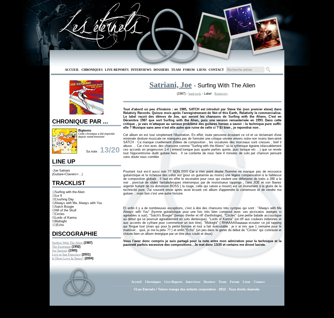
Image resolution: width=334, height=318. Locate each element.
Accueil (72, 70)
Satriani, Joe (170, 84)
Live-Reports (117, 70)
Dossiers (161, 70)
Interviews (141, 70)
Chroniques (92, 70)
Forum (189, 70)
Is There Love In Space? (68, 258)
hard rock (195, 93)
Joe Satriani (59, 250)
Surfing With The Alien (67, 243)
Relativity (221, 93)
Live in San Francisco (66, 254)
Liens (201, 70)
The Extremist (61, 246)
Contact (216, 70)
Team (176, 70)
